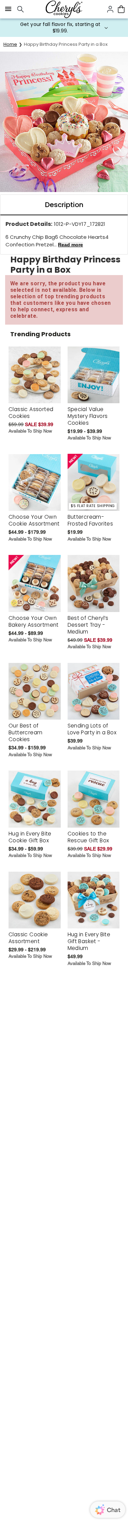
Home (10, 44)
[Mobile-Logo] (64, 9)
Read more (70, 244)
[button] (64, 27)
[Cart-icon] (121, 9)
